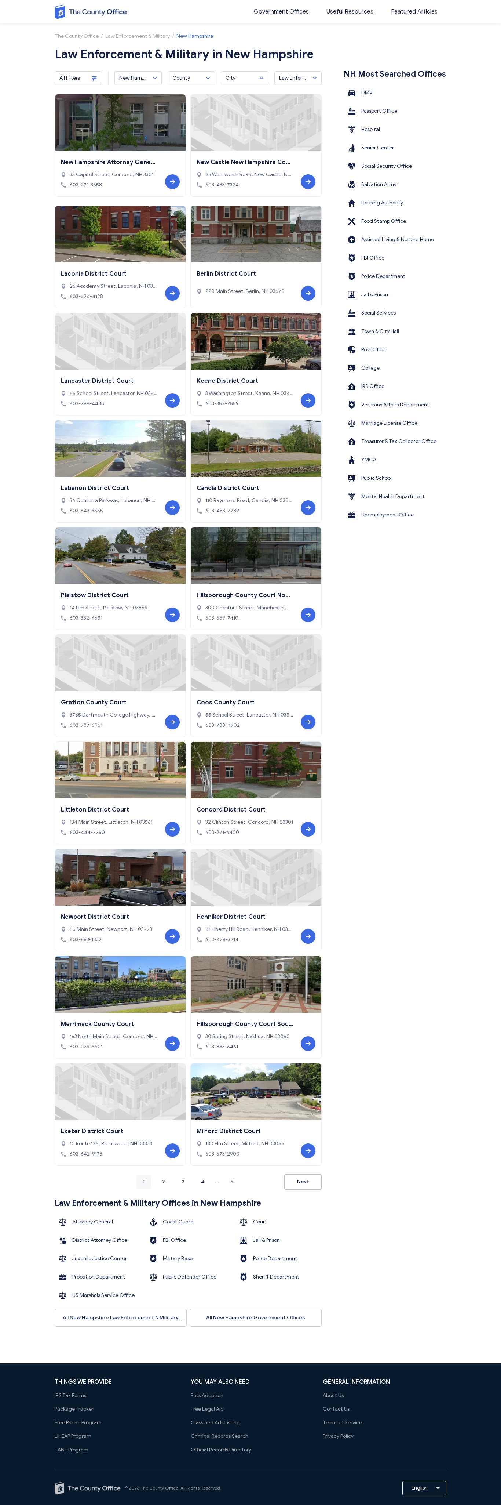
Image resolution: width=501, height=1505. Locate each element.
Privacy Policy (338, 1436)
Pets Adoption (207, 1395)
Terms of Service (342, 1422)
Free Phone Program (78, 1422)
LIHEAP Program (73, 1436)
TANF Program (71, 1450)
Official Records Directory (221, 1450)
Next (303, 1182)
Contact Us (336, 1409)
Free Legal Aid (207, 1409)
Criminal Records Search (219, 1436)
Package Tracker (74, 1409)
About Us (333, 1395)
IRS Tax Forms (70, 1395)
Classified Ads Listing (215, 1422)
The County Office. (159, 1488)
